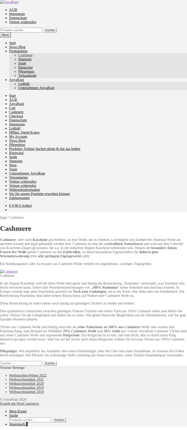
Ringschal (25, 67)
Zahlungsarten (19, 198)
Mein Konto (18, 411)
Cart (12, 108)
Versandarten (18, 177)
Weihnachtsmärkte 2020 (26, 383)
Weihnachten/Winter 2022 (28, 375)
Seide (22, 63)
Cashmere (25, 55)
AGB (13, 10)
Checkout (16, 116)
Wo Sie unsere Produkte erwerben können (39, 194)
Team (13, 169)
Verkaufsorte (27, 76)
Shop (13, 165)
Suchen (50, 30)
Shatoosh (24, 59)
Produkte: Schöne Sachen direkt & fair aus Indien (44, 149)
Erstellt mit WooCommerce (19, 403)
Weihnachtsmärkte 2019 (26, 388)
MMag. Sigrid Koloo (24, 132)
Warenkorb (18, 424)
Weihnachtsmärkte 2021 (26, 379)
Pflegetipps (26, 71)
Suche (13, 415)
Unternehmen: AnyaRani (36, 88)
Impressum (17, 14)
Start (12, 43)
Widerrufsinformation (24, 190)
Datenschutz (18, 18)
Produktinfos (18, 51)
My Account (18, 136)
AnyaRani (16, 80)
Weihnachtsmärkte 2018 (26, 392)
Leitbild (23, 84)
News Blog (17, 47)
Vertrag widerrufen (22, 22)
